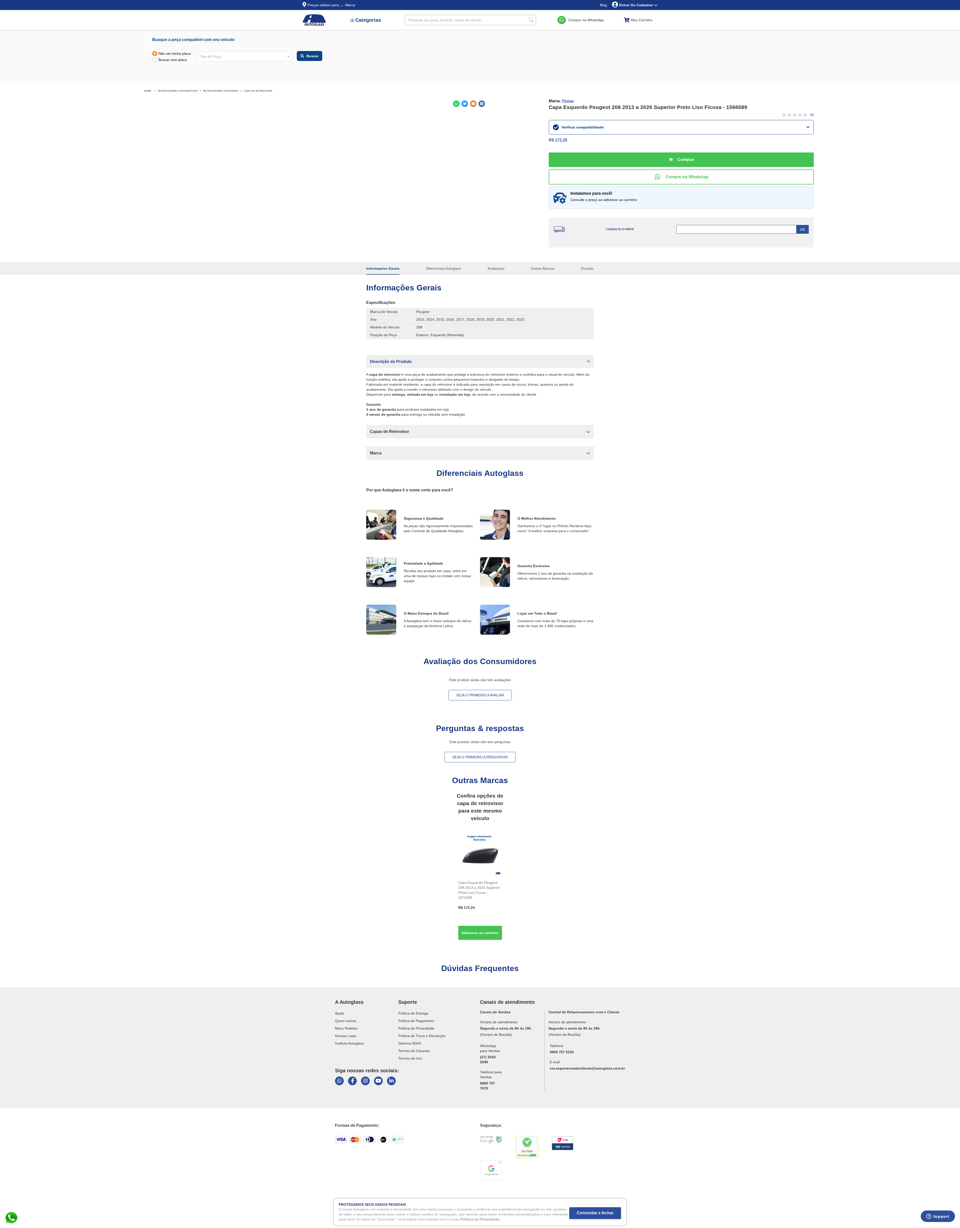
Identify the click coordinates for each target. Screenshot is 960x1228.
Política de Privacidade (416, 1028)
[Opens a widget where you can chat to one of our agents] (937, 1218)
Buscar (312, 56)
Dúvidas (587, 268)
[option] (480, 887)
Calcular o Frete (742, 229)
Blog (603, 5)
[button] (480, 361)
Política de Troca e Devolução (422, 1036)
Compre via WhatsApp (586, 20)
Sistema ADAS (409, 1043)
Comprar (681, 159)
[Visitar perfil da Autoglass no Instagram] (365, 1081)
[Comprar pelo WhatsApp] (681, 176)
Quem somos (345, 1021)
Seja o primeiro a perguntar (480, 757)
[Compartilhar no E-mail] (473, 103)
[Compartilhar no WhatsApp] (456, 103)
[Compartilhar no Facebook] (481, 103)
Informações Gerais (383, 268)
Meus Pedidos (346, 1028)
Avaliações (496, 268)
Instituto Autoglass (349, 1043)
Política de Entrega (413, 1013)
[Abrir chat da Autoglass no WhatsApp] (339, 1081)
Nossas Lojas (345, 1036)
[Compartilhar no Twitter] (465, 103)
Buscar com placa (172, 60)
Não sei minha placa (174, 53)
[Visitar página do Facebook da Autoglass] (352, 1081)
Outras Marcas (542, 268)
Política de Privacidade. (480, 1219)
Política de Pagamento (416, 1021)
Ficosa (568, 101)
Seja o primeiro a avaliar (480, 695)
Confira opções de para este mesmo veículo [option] (480, 807)
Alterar (350, 5)
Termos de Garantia (414, 1051)
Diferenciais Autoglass (443, 268)
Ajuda (339, 1013)
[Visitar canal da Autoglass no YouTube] (378, 1081)
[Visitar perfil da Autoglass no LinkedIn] (391, 1081)
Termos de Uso (410, 1058)
